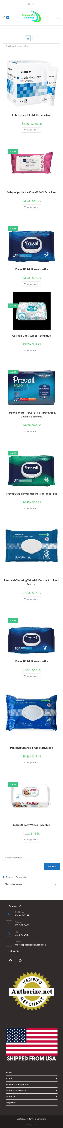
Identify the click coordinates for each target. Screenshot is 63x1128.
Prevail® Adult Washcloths (31, 269)
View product (31, 130)
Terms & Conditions (37, 1119)
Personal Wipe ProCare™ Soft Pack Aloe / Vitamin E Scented (31, 414)
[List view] (35, 38)
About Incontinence (16, 1090)
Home (9, 1072)
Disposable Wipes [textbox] (31, 884)
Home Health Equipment (18, 1084)
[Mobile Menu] (58, 17)
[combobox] (31, 884)
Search (52, 866)
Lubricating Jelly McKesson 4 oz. (31, 114)
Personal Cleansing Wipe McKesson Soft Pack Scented (31, 582)
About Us (10, 1096)
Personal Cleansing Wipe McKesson (31, 747)
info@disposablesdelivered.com (30, 944)
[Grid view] (28, 38)
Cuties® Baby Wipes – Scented (31, 824)
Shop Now (11, 1102)
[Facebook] (29, 4)
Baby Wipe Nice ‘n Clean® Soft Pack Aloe (31, 192)
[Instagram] (33, 4)
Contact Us (21, 1119)
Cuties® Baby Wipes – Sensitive (31, 335)
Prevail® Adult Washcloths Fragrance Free (31, 493)
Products (10, 1078)
